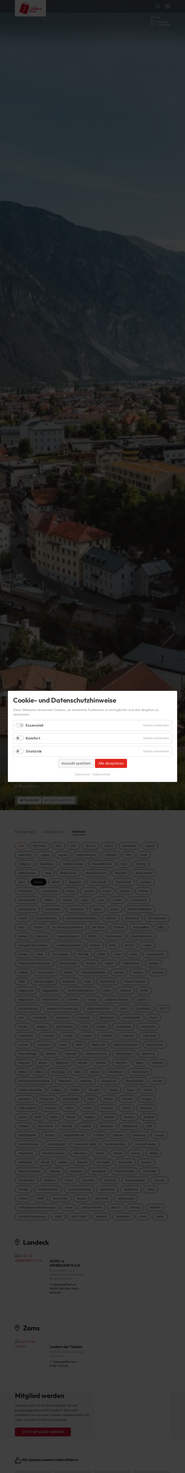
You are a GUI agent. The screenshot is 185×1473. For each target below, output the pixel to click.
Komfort (33, 738)
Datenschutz (101, 774)
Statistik (34, 751)
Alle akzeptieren (111, 763)
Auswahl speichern (76, 763)
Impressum (82, 774)
